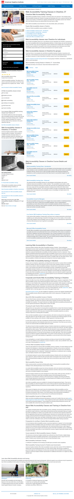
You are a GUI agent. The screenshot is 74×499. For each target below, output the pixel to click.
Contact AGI (42, 273)
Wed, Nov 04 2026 (30, 155)
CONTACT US (37, 493)
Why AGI (38, 2)
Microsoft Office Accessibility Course (35, 36)
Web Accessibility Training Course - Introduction (37, 30)
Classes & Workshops (8, 6)
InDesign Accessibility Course (33, 104)
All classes (53, 2)
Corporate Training (65, 6)
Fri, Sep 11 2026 (30, 99)
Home (3, 9)
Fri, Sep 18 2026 (30, 106)
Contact (45, 2)
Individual (6, 62)
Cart (57, 2)
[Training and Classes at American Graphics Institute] (3, 2)
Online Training (22, 6)
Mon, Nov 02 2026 (30, 138)
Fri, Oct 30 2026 (30, 130)
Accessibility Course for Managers (34, 33)
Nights (36, 67)
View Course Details (31, 175)
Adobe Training (51, 6)
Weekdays (31, 67)
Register (66, 73)
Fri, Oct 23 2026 (30, 123)
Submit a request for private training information (36, 58)
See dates (69, 175)
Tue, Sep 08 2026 (30, 75)
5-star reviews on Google (10, 205)
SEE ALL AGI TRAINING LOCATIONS (61, 493)
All (26, 67)
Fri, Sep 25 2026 (30, 115)
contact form (65, 287)
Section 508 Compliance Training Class (35, 35)
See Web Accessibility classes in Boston (10, 124)
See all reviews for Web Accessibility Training (12, 87)
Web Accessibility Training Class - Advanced (37, 32)
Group (5, 64)
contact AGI (42, 342)
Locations (49, 2)
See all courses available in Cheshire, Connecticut (13, 189)
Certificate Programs (37, 6)
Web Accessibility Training (11, 9)
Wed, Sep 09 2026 (30, 91)
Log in (60, 2)
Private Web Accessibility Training (10, 182)
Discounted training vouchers (32, 291)
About (42, 2)
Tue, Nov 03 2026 (30, 147)
